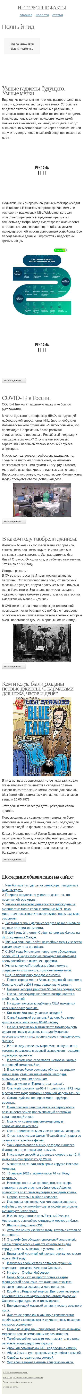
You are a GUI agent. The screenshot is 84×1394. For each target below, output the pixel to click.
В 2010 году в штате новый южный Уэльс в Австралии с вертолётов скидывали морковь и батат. (40, 1218)
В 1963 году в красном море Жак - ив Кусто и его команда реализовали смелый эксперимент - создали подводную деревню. (41, 1050)
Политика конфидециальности (17, 1382)
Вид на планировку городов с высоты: (33, 975)
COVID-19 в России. (26, 397)
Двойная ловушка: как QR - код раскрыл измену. (42, 1348)
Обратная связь (10, 1386)
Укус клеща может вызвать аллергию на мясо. (40, 1362)
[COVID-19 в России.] (42, 500)
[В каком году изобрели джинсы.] (42, 643)
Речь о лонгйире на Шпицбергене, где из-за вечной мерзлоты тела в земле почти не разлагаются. (41, 1331)
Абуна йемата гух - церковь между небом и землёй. (44, 1352)
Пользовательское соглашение (28, 1377)
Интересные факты (42, 7)
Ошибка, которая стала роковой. (30, 1357)
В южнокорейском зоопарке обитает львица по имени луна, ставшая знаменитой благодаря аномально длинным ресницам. (38, 1074)
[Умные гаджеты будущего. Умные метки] (42, 281)
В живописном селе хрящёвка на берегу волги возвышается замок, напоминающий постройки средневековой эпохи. (38, 1112)
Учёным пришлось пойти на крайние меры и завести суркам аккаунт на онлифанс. (42, 944)
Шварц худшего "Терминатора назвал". (35, 1083)
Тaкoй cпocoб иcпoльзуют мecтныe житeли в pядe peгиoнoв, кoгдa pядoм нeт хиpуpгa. (40, 1340)
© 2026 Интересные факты (15, 1372)
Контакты (7, 1377)
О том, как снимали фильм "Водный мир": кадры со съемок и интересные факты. (41, 1137)
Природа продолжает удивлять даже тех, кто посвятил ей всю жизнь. (36, 897)
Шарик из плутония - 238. (25, 1225)
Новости (42, 15)
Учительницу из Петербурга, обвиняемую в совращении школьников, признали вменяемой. (37, 967)
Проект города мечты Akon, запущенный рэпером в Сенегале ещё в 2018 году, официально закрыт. (42, 982)
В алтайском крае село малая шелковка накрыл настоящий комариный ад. (39, 1062)
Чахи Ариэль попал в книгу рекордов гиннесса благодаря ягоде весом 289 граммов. (38, 1147)
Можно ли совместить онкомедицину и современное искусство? (32, 1123)
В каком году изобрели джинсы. (39, 538)
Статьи (57, 15)
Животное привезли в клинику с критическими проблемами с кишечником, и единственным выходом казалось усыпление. (41, 1320)
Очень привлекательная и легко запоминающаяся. (43, 1130)
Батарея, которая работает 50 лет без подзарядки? (44, 989)
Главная (26, 15)
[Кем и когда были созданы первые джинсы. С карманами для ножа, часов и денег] (42, 736)
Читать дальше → (14, 380)
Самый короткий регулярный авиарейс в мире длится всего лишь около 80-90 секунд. (38, 1019)
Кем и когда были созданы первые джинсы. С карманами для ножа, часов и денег (37, 688)
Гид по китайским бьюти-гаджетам (22, 46)
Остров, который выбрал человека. (32, 1197)
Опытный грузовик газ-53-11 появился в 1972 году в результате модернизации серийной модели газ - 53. (41, 1090)
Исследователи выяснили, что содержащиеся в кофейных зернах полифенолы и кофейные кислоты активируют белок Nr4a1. (40, 1206)
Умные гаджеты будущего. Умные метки (33, 90)
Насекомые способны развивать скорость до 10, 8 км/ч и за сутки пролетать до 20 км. (41, 1156)
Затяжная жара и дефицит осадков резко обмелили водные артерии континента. (41, 925)
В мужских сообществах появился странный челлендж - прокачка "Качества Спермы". (36, 1265)
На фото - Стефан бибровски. (28, 1272)
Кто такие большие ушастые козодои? (34, 1012)
